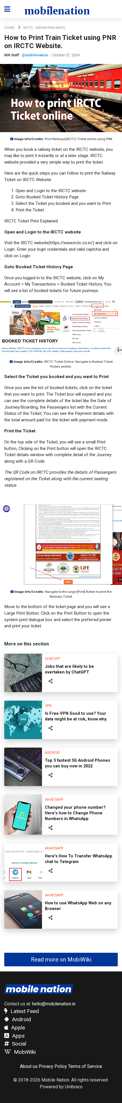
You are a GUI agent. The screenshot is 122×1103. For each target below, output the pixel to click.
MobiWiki (24, 1052)
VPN (48, 705)
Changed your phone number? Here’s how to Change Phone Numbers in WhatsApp (75, 813)
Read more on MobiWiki (61, 959)
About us (28, 1066)
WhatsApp (54, 799)
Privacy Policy (53, 1066)
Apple (17, 1027)
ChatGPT (52, 658)
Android (52, 752)
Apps (17, 1036)
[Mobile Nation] (61, 9)
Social (18, 1043)
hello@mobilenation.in (53, 1004)
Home (9, 27)
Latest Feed (24, 1011)
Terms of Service (85, 1066)
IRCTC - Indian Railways (44, 27)
